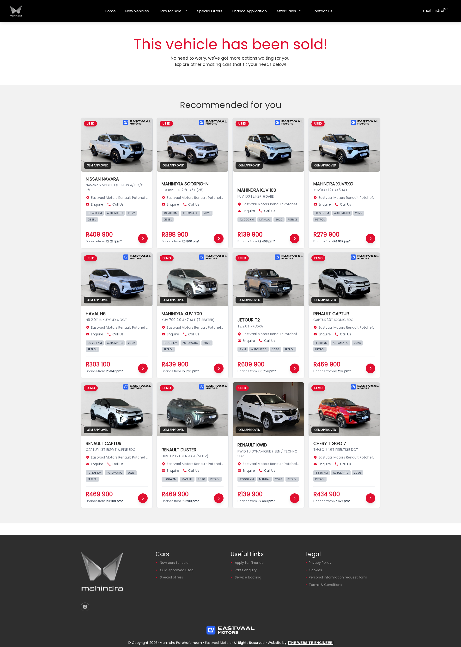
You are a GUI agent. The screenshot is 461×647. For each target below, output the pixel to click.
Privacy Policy (320, 562)
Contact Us (322, 10)
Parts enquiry (246, 570)
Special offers (171, 577)
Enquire (97, 204)
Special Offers (209, 10)
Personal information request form (338, 577)
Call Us (117, 204)
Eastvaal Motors (218, 642)
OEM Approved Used (177, 570)
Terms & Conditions (325, 584)
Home (110, 10)
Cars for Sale (170, 10)
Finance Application (249, 10)
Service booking (248, 577)
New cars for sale (174, 562)
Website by (300, 642)
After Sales (286, 10)
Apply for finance (249, 562)
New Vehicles (137, 10)
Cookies (315, 570)
